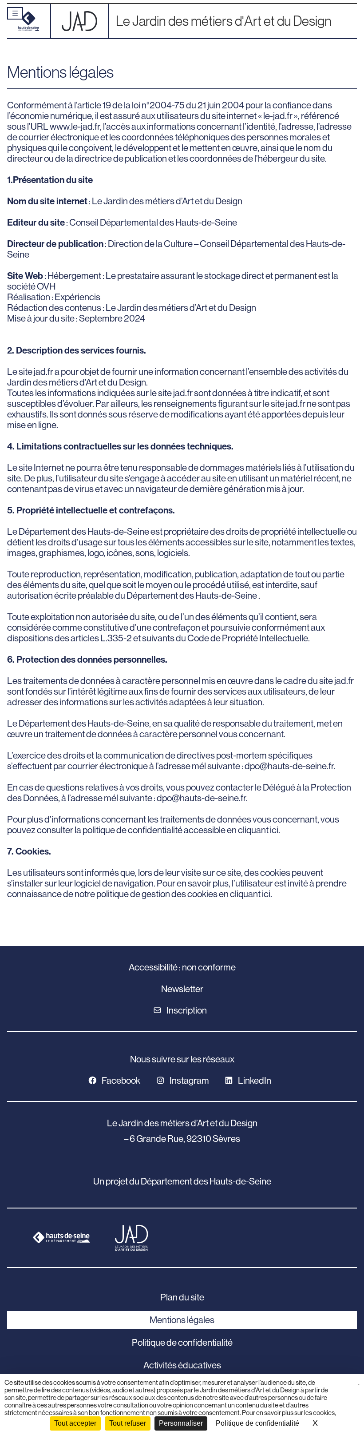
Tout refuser (127, 1423)
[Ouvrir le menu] (15, 13)
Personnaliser (181, 1423)
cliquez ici (348, 1386)
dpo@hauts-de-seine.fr (289, 766)
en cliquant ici (252, 830)
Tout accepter (75, 1423)
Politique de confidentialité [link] (257, 1423)
